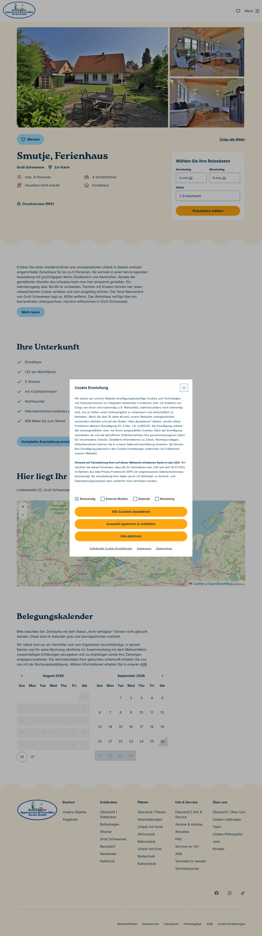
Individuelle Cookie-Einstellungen (111, 548)
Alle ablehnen (131, 536)
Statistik (144, 499)
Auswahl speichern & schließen (131, 524)
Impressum (144, 548)
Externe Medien (117, 499)
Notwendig (87, 499)
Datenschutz (164, 548)
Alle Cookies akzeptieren (131, 511)
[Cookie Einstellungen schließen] (184, 388)
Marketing (167, 499)
